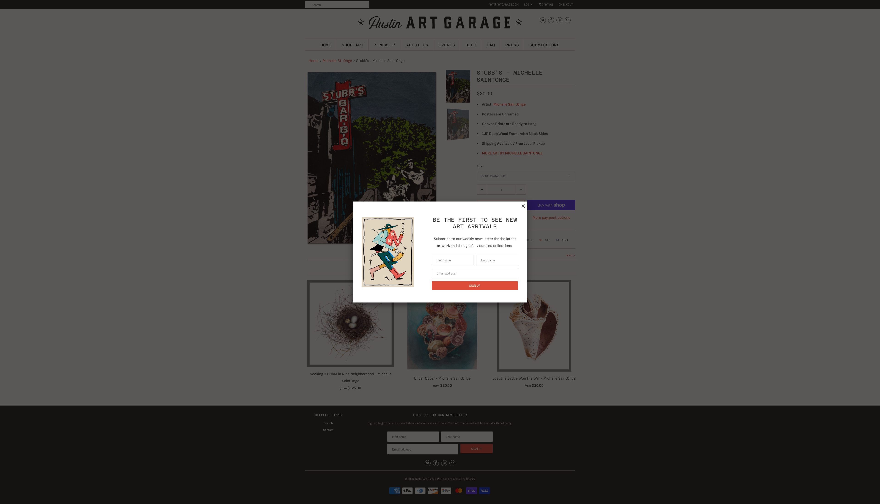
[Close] (523, 206)
